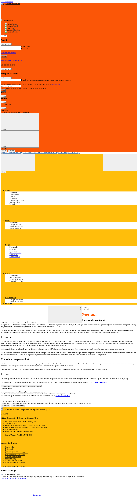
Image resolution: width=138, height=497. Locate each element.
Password (24, 49)
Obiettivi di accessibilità (13, 457)
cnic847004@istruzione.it (27, 425)
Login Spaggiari (56, 84)
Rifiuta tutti (18, 386)
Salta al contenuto (7, 2)
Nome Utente (25, 46)
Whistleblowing (10, 459)
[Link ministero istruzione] (10, 4)
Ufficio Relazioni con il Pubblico (16, 453)
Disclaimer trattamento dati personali (13, 478)
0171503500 (12, 424)
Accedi (4, 36)
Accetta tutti (34, 386)
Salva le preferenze (18, 405)
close (3, 172)
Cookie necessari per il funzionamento (14, 401)
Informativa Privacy (12, 451)
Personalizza (6, 386)
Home (84, 307)
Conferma (12, 150)
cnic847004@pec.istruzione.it (28, 427)
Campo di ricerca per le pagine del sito (14, 322)
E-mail (23, 80)
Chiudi (4, 96)
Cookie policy (10, 447)
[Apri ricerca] (120, 162)
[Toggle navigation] (18, 162)
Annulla (4, 150)
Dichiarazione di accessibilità (15, 455)
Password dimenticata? (8, 53)
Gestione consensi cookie (13, 461)
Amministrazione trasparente (15, 462)
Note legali (9, 449)
